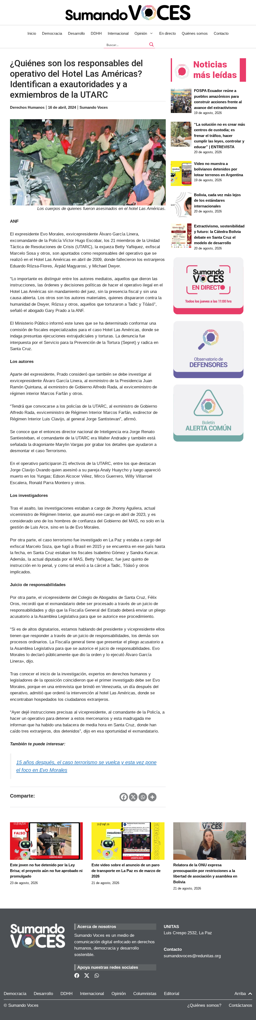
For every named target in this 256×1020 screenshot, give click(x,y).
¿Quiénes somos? (204, 1005)
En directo (167, 33)
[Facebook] (124, 797)
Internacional (118, 33)
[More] (152, 797)
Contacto (221, 33)
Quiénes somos (195, 33)
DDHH (96, 33)
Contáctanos (240, 1005)
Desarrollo (76, 33)
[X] (133, 797)
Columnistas (144, 993)
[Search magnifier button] (151, 44)
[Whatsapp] (142, 797)
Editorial (171, 993)
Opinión (140, 33)
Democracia (52, 33)
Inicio (32, 33)
